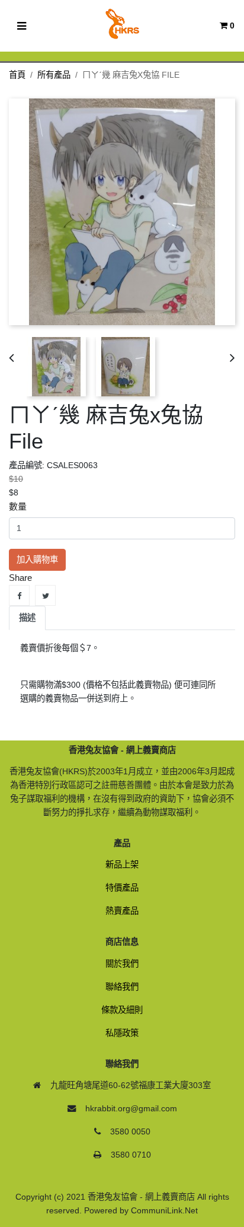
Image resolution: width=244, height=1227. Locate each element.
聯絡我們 (122, 986)
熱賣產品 (122, 911)
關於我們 (122, 963)
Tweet (45, 595)
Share (19, 595)
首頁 (17, 75)
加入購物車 (37, 559)
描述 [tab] (27, 617)
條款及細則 (122, 1010)
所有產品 (53, 75)
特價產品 (122, 887)
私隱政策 (122, 1033)
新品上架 (122, 864)
